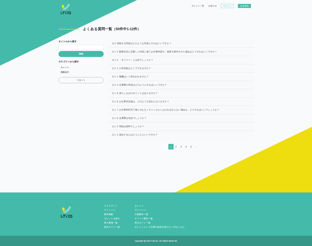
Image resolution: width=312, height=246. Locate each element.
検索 (81, 54)
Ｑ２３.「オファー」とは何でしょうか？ (132, 60)
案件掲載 (108, 214)
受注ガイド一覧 (142, 222)
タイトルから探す (67, 41)
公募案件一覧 (141, 214)
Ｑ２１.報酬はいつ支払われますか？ (130, 76)
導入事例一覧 (111, 222)
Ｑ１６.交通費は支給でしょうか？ (129, 118)
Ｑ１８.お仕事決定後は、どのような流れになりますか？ (140, 101)
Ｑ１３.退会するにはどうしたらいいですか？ (135, 134)
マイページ (109, 210)
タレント (65, 67)
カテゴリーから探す (68, 61)
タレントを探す (112, 218)
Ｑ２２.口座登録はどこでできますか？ (131, 68)
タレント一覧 (197, 6)
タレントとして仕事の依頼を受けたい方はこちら (160, 227)
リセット (81, 80)
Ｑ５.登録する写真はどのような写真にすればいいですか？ (141, 43)
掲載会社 (65, 72)
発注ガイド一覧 (112, 227)
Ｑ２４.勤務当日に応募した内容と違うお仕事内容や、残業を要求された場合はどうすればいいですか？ (164, 51)
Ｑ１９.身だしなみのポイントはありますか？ (135, 93)
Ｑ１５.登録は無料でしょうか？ (128, 126)
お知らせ (212, 6)
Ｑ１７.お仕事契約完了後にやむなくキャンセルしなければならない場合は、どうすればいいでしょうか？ (165, 109)
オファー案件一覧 (144, 218)
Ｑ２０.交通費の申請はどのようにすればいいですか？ (139, 85)
